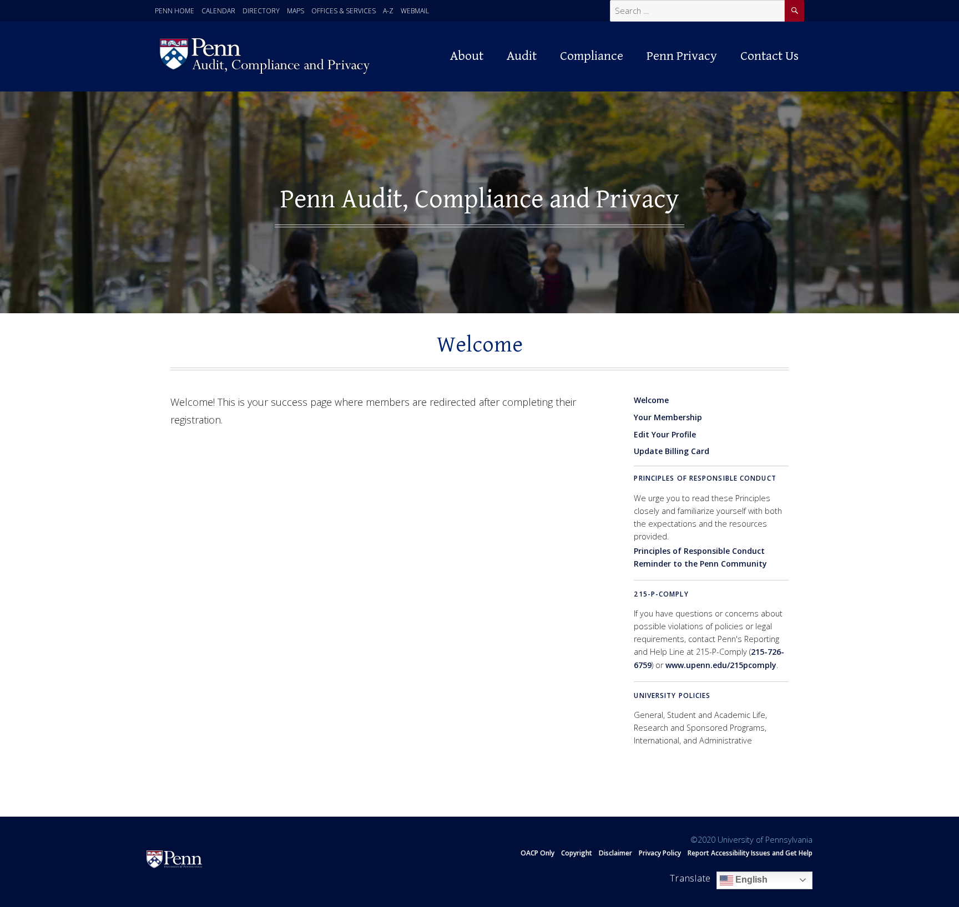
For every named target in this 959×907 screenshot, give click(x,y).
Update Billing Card (671, 451)
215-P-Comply (661, 594)
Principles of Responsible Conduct (705, 478)
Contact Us (769, 56)
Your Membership (668, 417)
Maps (295, 11)
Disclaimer (615, 853)
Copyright (576, 853)
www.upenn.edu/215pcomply (720, 665)
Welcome (651, 400)
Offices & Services (343, 11)
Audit (522, 56)
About (466, 56)
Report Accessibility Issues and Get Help (750, 853)
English (750, 879)
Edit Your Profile (665, 434)
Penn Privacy (682, 56)
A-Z (388, 11)
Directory (261, 11)
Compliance (591, 56)
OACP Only (537, 853)
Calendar (218, 11)
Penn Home (174, 11)
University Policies (672, 695)
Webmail (415, 11)
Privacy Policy (660, 853)
